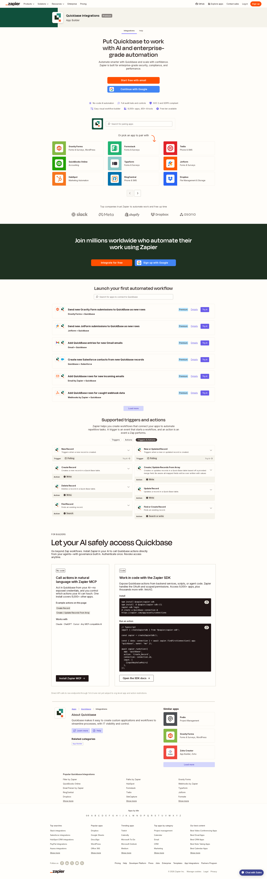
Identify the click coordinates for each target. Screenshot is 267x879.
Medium (124, 848)
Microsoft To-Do (128, 839)
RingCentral (68, 792)
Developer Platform (137, 863)
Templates (177, 863)
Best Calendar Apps (199, 848)
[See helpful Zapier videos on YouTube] (77, 863)
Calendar (158, 835)
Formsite (182, 796)
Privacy (214, 871)
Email (156, 839)
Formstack (131, 788)
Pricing (118, 863)
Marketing (158, 848)
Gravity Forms (184, 779)
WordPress (96, 844)
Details (194, 309)
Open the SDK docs (134, 678)
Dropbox (67, 796)
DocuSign (95, 839)
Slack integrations (58, 831)
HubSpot (130, 784)
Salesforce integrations (60, 835)
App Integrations (192, 863)
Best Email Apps (197, 835)
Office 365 (95, 848)
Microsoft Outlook (129, 844)
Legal (205, 871)
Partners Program (209, 863)
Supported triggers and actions (133, 419)
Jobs (158, 863)
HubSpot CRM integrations (62, 839)
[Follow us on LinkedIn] (67, 863)
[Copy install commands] (206, 602)
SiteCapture (131, 796)
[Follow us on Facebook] (62, 863)
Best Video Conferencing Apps (203, 831)
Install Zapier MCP (70, 678)
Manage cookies (194, 871)
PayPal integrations (58, 844)
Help (99, 730)
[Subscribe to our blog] (82, 863)
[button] (133, 89)
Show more (55, 853)
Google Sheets (97, 835)
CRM (156, 844)
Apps (74, 709)
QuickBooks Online (72, 784)
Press (150, 863)
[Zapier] (13, 4)
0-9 (87, 815)
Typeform (182, 788)
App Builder (73, 20)
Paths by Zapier (133, 779)
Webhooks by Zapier (188, 784)
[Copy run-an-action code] (206, 627)
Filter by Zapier (70, 779)
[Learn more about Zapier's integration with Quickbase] (60, 713)
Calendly (125, 835)
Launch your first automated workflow (133, 288)
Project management (163, 831)
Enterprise (166, 863)
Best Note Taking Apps (200, 844)
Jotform (182, 792)
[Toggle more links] (79, 801)
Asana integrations (58, 848)
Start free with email (133, 80)
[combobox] (139, 124)
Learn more (82, 730)
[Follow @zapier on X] (72, 863)
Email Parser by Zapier (73, 788)
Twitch (124, 831)
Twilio (129, 792)
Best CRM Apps (197, 839)
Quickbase (86, 709)
